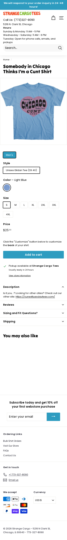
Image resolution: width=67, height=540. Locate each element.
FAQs (6, 450)
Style (6, 163)
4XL (8, 214)
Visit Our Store (11, 445)
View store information (20, 275)
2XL (43, 205)
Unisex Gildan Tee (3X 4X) (21, 170)
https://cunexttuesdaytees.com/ (35, 296)
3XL (54, 205)
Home (6, 59)
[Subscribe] (53, 417)
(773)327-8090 (19, 20)
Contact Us (9, 455)
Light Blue (7, 187)
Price (6, 224)
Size (6, 198)
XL (33, 205)
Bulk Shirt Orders (12, 441)
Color (15, 180)
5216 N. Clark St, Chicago (17, 24)
